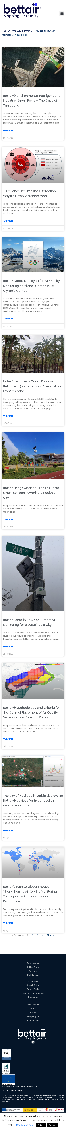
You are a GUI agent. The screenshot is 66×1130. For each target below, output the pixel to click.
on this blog (19, 34)
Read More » (9, 130)
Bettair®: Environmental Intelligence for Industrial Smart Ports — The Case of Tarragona (32, 101)
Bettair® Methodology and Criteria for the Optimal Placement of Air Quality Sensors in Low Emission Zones (31, 712)
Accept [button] (52, 1125)
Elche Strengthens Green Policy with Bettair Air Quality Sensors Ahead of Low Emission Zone (33, 386)
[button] (61, 13)
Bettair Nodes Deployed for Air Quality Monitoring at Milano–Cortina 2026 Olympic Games (31, 286)
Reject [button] (41, 1125)
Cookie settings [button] (24, 1124)
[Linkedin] (33, 1042)
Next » (50, 935)
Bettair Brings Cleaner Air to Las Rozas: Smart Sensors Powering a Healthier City (31, 493)
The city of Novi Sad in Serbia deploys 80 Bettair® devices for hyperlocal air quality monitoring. (33, 801)
